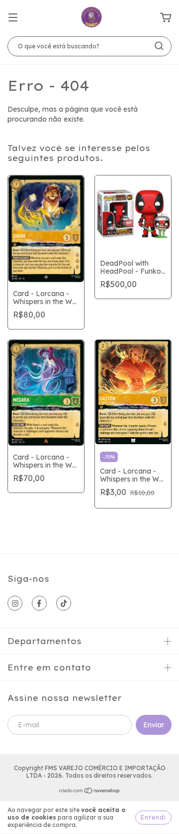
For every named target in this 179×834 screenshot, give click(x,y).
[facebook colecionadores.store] (39, 603)
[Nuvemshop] (90, 792)
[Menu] (13, 17)
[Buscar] (159, 46)
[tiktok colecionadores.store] (63, 603)
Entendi (153, 817)
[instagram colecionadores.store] (14, 603)
